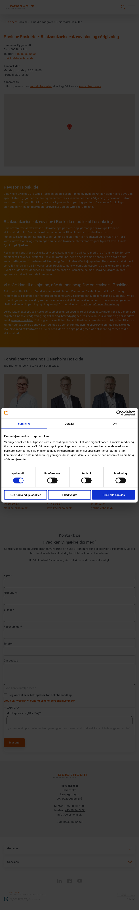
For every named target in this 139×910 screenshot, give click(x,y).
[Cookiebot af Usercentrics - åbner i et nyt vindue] (119, 413)
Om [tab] (115, 423)
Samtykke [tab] (24, 423)
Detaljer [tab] (70, 423)
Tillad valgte (69, 494)
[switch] (52, 480)
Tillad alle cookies (113, 494)
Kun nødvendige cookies (25, 494)
